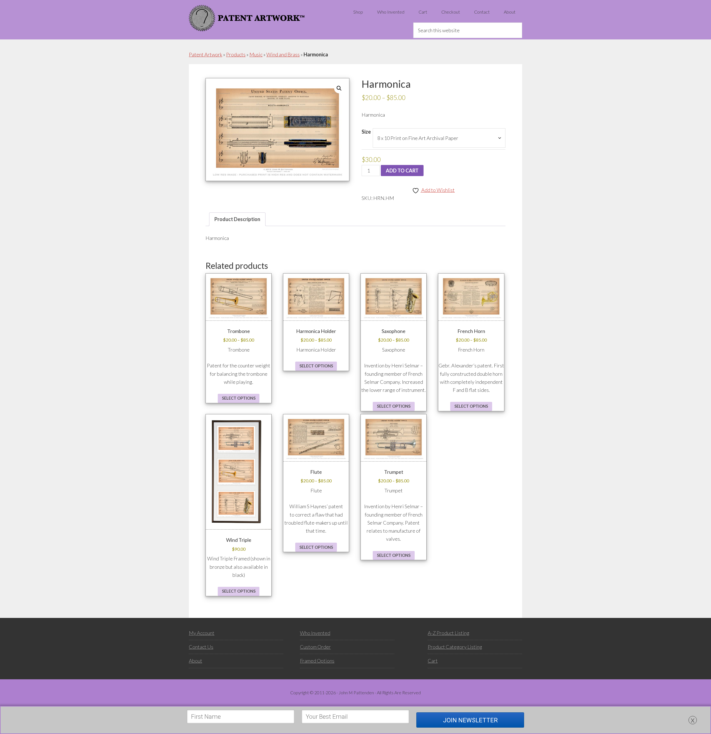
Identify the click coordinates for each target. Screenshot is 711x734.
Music (255, 54)
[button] (339, 88)
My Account (201, 633)
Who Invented (315, 633)
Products (236, 54)
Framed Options (317, 661)
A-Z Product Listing (448, 633)
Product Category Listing (455, 647)
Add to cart (402, 170)
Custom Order (315, 647)
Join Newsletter (470, 720)
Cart (433, 661)
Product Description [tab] (237, 219)
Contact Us (201, 647)
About (195, 661)
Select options (239, 398)
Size (366, 132)
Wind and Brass (283, 54)
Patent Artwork (246, 18)
